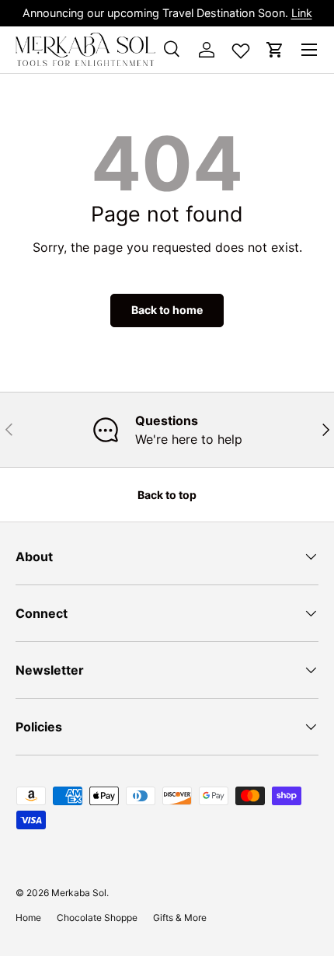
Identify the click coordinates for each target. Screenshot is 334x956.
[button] (275, 50)
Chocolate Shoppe (97, 917)
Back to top (167, 494)
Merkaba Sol (78, 892)
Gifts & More (180, 917)
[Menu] (309, 50)
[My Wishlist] (241, 47)
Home (28, 917)
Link (301, 12)
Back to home (167, 309)
